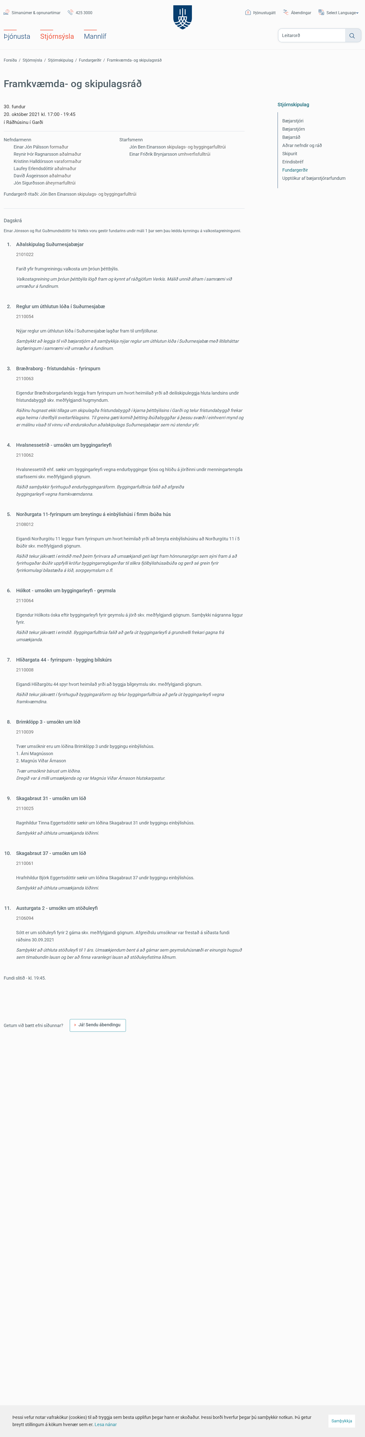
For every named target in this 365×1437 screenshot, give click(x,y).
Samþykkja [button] (341, 1420)
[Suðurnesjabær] (182, 16)
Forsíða (10, 60)
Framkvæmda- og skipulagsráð (134, 60)
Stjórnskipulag (60, 60)
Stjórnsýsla (32, 60)
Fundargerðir (90, 60)
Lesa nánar (106, 1424)
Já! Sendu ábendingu (99, 1024)
